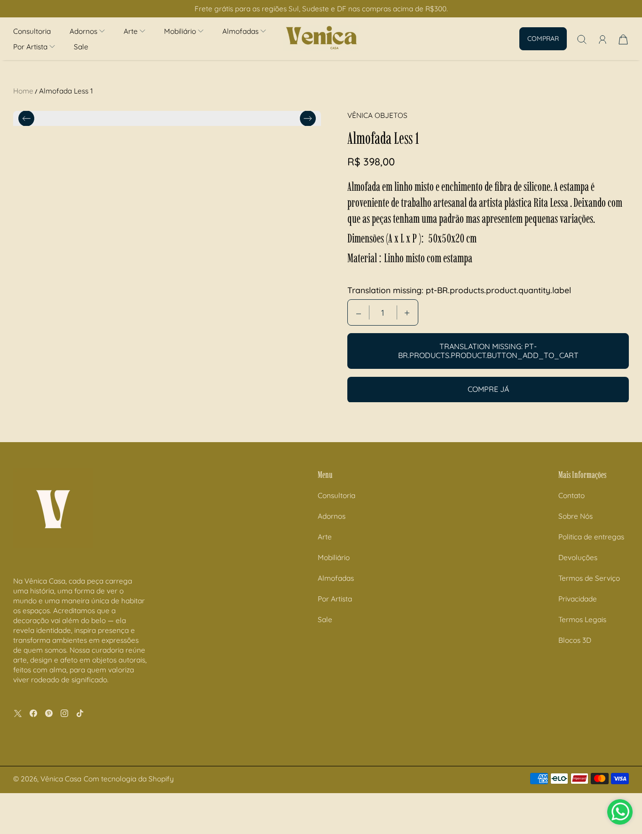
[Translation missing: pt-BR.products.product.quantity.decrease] (358, 313)
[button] (87, 31)
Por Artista (335, 654)
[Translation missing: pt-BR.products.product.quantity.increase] (407, 313)
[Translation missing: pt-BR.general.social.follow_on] (18, 769)
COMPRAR (543, 38)
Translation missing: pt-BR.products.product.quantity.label (459, 290)
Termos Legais (582, 675)
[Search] (581, 39)
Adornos (331, 572)
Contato (571, 551)
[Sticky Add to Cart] (601, 806)
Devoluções (577, 613)
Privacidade (577, 654)
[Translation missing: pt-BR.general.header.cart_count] (623, 39)
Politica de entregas (591, 592)
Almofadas (336, 634)
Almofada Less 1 (66, 90)
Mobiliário (334, 613)
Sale (81, 46)
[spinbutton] (383, 313)
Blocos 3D (574, 696)
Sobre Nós (575, 572)
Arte (325, 592)
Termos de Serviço (589, 634)
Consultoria (32, 31)
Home (23, 90)
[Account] (602, 39)
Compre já (488, 389)
